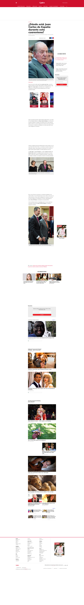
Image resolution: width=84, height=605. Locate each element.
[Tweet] (50, 38)
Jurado (17, 552)
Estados (40, 545)
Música (29, 545)
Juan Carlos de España (37, 265)
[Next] (62, 277)
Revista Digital (65, 2)
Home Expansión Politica (31, 557)
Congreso (40, 543)
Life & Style (29, 541)
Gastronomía (18, 547)
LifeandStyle (41, 539)
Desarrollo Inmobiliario (43, 550)
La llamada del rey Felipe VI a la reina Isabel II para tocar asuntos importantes (41, 282)
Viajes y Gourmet (18, 543)
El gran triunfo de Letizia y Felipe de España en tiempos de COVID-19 (54, 282)
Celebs (17, 556)
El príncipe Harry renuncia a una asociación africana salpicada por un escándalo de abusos (61, 58)
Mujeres (17, 559)
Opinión (29, 538)
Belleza (46, 6)
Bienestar (17, 550)
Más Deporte (29, 552)
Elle (16, 553)
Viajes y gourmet (53, 6)
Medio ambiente (41, 555)
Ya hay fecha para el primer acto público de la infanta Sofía (28, 282)
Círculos (34, 6)
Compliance (55, 568)
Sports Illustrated (31, 547)
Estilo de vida (18, 557)
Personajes (17, 549)
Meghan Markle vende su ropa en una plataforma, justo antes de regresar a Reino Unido (61, 64)
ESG (28, 561)
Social (40, 556)
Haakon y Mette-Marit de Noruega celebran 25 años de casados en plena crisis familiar (61, 70)
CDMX (40, 544)
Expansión (29, 555)
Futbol (29, 548)
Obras (28, 560)
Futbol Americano (30, 550)
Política (40, 541)
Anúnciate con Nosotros (63, 568)
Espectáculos (21, 6)
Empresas (29, 556)
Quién (17, 538)
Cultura (62, 6)
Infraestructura (41, 551)
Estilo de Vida (18, 551)
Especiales (29, 539)
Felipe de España (45, 265)
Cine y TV (29, 544)
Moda (40, 6)
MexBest (17, 546)
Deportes (29, 543)
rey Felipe (40, 202)
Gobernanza (41, 557)
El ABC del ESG (41, 560)
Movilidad (40, 558)
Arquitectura (41, 552)
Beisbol (29, 549)
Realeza (28, 6)
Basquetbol (29, 551)
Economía (29, 558)
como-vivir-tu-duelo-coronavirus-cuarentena (35, 266)
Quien (64, 565)
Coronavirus (51, 265)
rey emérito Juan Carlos (44, 84)
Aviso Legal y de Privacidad (47, 568)
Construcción (41, 549)
